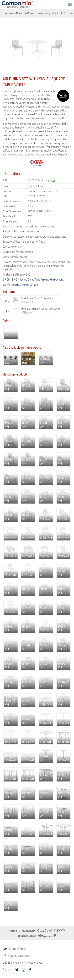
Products (21, 13)
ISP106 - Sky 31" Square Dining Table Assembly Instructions (33, 279)
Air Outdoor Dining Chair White (37, 300)
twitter (17, 970)
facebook (30, 970)
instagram (23, 970)
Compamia (8, 13)
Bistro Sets (33, 13)
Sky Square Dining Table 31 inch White (40, 310)
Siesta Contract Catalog (25, 284)
